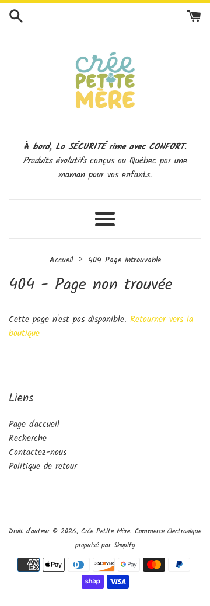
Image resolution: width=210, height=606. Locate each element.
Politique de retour (43, 467)
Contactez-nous (37, 453)
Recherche (28, 439)
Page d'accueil (34, 425)
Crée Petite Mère (105, 531)
